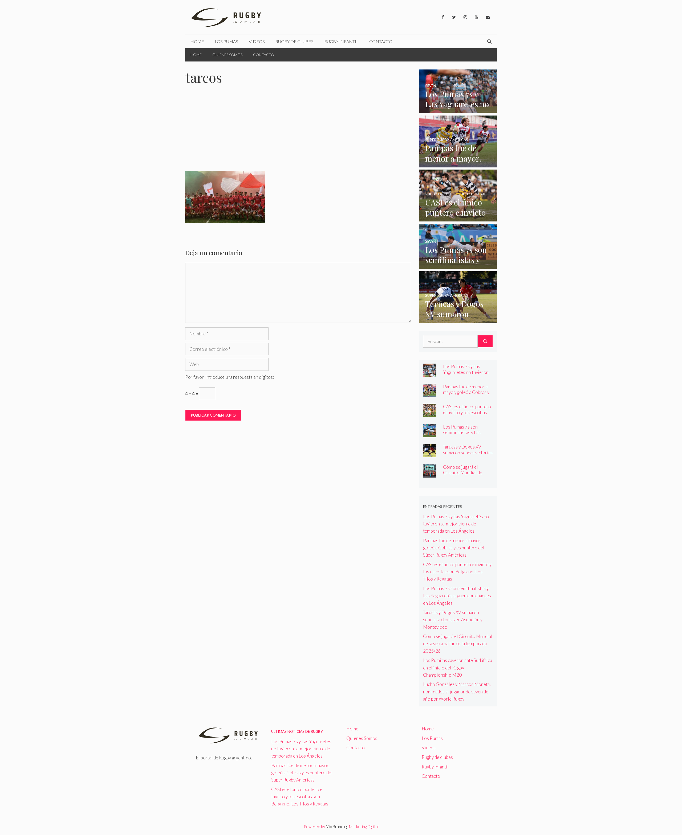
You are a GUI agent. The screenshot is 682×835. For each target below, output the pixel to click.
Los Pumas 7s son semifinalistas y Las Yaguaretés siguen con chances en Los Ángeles (466, 435)
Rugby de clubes (294, 41)
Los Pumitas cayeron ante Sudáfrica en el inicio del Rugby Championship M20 (457, 667)
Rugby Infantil (341, 41)
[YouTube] (476, 17)
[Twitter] (453, 17)
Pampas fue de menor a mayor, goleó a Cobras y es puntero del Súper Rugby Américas (466, 395)
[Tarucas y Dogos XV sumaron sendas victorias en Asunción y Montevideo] (458, 319)
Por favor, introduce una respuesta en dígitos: (229, 377)
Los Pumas (226, 41)
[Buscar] (485, 341)
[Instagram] (465, 17)
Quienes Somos (227, 54)
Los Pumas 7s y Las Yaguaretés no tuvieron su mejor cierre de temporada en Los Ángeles (456, 524)
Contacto (380, 41)
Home (197, 41)
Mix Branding (337, 826)
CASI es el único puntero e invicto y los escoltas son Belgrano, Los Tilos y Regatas (467, 415)
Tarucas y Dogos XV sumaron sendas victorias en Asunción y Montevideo (468, 455)
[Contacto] (487, 17)
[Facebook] (442, 17)
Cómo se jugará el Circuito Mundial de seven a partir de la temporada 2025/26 (462, 475)
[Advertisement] (298, 131)
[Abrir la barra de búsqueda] (489, 41)
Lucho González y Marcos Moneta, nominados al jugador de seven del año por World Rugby (457, 691)
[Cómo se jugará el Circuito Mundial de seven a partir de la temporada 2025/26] (429, 474)
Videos (257, 41)
